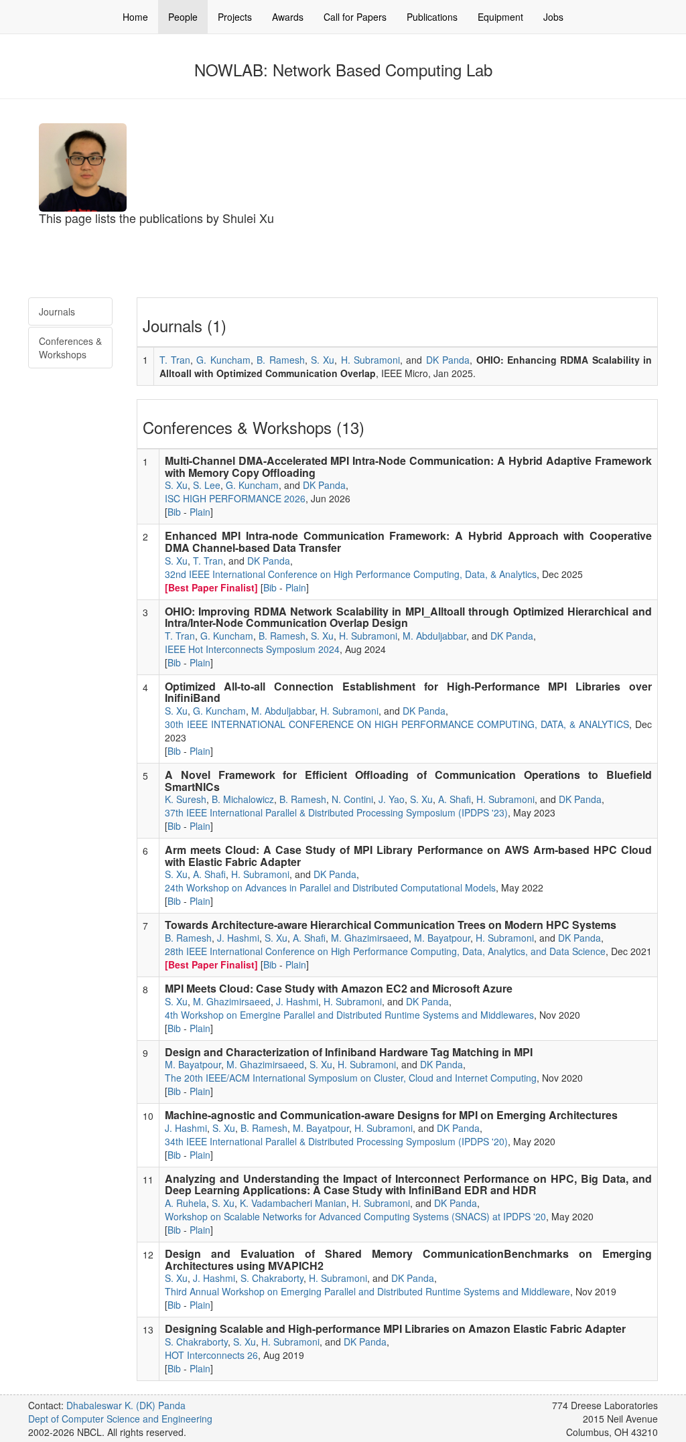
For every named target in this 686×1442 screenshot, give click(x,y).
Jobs (553, 16)
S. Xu (322, 359)
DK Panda (448, 359)
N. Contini (352, 799)
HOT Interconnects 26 (211, 1355)
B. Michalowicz (243, 799)
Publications (432, 16)
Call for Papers (355, 16)
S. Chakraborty (272, 1278)
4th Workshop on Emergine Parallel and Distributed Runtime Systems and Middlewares (349, 1014)
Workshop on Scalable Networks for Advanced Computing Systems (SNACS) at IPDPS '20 (355, 1216)
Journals (57, 311)
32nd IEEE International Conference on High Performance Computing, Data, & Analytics (351, 574)
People (183, 16)
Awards (287, 16)
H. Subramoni (370, 359)
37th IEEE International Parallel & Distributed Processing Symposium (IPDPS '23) (336, 812)
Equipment (500, 16)
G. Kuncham (223, 359)
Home (135, 16)
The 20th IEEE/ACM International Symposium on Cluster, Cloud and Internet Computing (351, 1077)
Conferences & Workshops (70, 347)
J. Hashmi (238, 937)
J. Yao (392, 799)
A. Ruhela (185, 1203)
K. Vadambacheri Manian (293, 1203)
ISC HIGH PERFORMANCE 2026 (235, 498)
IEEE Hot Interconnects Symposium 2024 (252, 649)
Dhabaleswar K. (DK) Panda (126, 1405)
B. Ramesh (280, 359)
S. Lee (206, 485)
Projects (235, 16)
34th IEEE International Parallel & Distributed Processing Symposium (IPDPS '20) (336, 1141)
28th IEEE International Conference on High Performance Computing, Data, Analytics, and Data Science (385, 951)
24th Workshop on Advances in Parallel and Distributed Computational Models (330, 887)
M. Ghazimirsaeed (370, 937)
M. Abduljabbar (434, 635)
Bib (174, 511)
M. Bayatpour (442, 937)
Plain (200, 511)
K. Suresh (185, 799)
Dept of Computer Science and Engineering (120, 1418)
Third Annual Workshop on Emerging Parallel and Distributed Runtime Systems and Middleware (367, 1291)
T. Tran (174, 359)
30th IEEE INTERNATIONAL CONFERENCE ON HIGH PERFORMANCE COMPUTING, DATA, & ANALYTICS (397, 724)
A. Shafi (454, 799)
